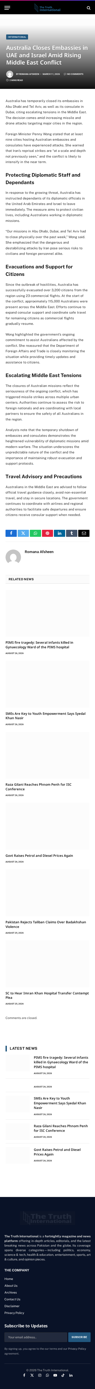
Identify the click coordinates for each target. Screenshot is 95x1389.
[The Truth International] (47, 8)
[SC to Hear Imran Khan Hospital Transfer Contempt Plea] (47, 963)
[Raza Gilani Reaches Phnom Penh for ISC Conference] (47, 755)
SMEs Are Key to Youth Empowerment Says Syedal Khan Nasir (60, 1103)
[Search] (88, 8)
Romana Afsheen (29, 74)
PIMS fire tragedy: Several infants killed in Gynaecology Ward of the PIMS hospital (39, 644)
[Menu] (7, 8)
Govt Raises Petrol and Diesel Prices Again (39, 855)
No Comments (75, 74)
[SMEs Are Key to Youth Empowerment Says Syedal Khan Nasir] (47, 684)
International (17, 37)
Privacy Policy (77, 1348)
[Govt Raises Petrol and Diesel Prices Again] (47, 826)
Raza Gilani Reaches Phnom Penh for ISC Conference (61, 1128)
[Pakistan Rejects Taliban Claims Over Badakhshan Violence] (47, 892)
